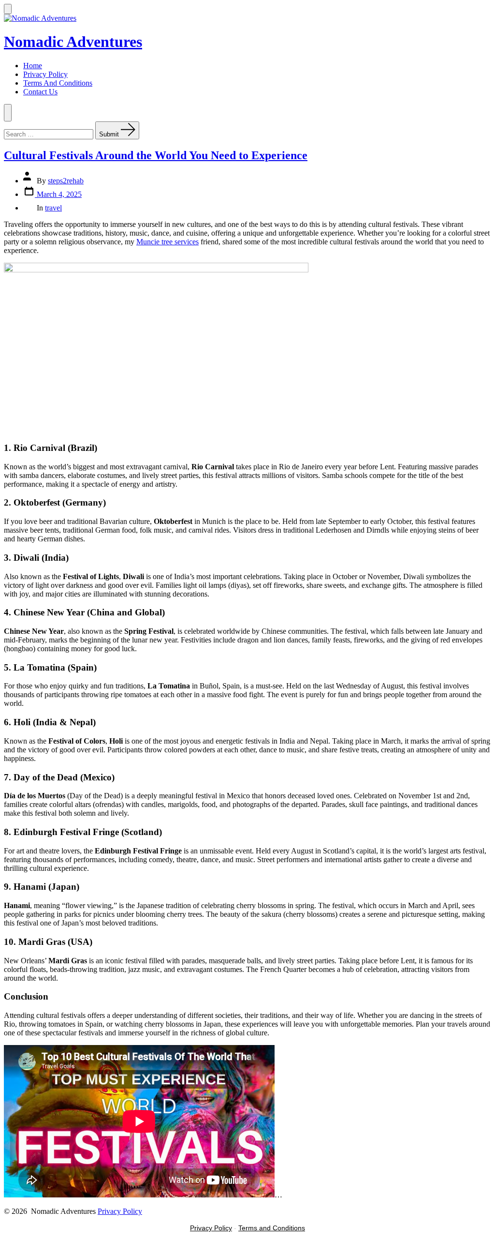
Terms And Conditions (57, 83)
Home (32, 65)
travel (53, 208)
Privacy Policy (45, 74)
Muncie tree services (167, 242)
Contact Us (40, 92)
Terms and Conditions (271, 1228)
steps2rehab (66, 181)
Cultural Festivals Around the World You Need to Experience (155, 155)
